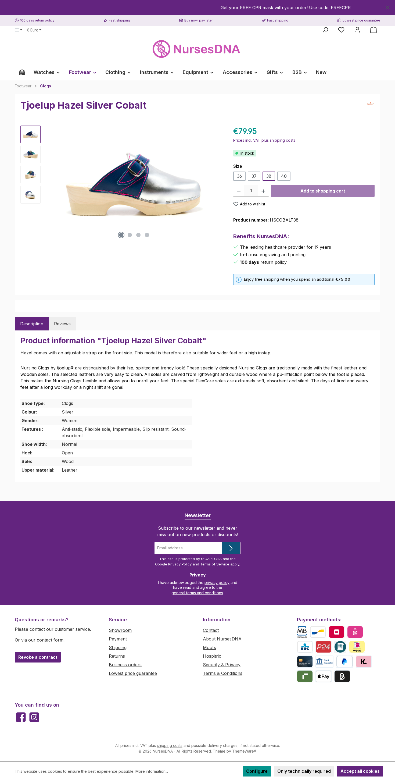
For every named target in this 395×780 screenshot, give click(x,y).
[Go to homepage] (197, 49)
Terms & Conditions (222, 673)
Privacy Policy (180, 564)
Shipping (118, 647)
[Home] (22, 72)
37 (254, 176)
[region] (197, 7)
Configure (257, 771)
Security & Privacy (221, 664)
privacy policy (216, 582)
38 (268, 176)
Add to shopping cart (322, 191)
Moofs (209, 647)
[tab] (32, 323)
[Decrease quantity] (238, 191)
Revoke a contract (37, 657)
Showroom (120, 630)
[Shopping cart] (373, 30)
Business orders (125, 664)
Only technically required (304, 771)
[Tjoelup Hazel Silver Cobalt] (134, 183)
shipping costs (169, 745)
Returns (117, 656)
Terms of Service (214, 564)
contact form (50, 640)
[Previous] (50, 183)
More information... (151, 771)
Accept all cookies (360, 771)
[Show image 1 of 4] (121, 235)
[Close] (387, 6)
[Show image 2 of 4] (130, 235)
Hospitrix (212, 656)
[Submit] (231, 548)
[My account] (357, 30)
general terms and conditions (197, 592)
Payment (118, 639)
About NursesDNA (222, 639)
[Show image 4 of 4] (147, 235)
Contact (211, 630)
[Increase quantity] (263, 191)
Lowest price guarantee (133, 673)
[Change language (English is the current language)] (18, 30)
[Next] (218, 183)
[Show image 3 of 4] (138, 235)
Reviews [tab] (62, 323)
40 (284, 176)
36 (239, 176)
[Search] (325, 30)
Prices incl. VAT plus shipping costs (264, 140)
